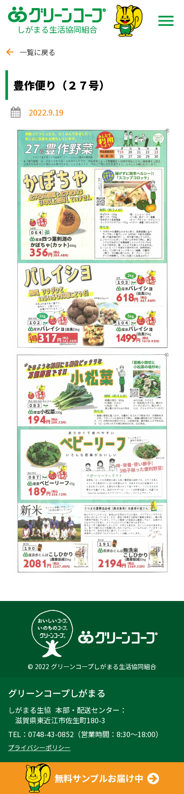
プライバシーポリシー (39, 747)
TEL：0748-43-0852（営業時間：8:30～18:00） (85, 734)
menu (166, 21)
